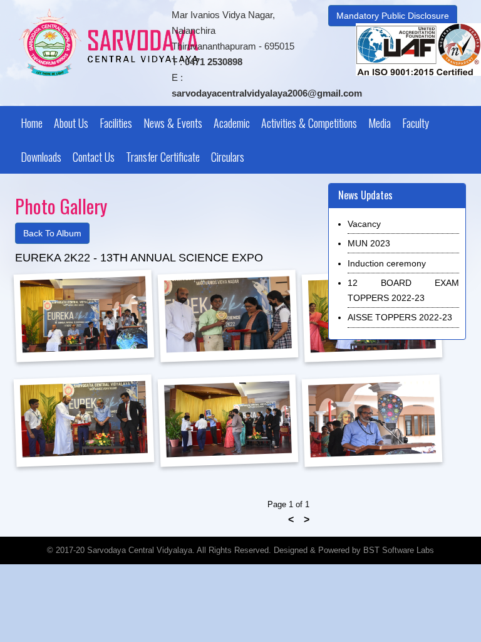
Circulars (227, 157)
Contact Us (94, 157)
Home (32, 123)
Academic (232, 123)
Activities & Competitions (309, 123)
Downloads (41, 157)
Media (379, 123)
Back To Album (52, 233)
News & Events (172, 123)
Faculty (415, 123)
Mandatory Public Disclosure (392, 16)
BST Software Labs (398, 550)
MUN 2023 (369, 243)
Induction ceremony (387, 263)
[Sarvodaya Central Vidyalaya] (108, 41)
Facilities (116, 123)
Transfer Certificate (163, 157)
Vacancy (364, 224)
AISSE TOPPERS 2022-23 (400, 317)
